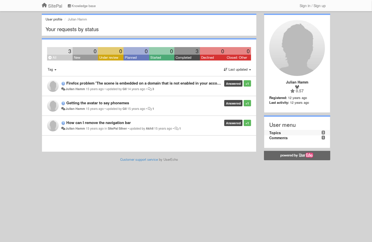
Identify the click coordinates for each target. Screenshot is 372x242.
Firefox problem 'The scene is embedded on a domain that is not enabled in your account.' (145, 83)
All (54, 57)
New (77, 57)
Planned (131, 57)
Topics (275, 132)
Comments (278, 137)
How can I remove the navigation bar (98, 122)
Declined (207, 57)
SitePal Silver (117, 128)
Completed (183, 57)
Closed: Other (237, 57)
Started (155, 57)
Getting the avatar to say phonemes (97, 103)
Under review (108, 57)
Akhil (149, 128)
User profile (54, 19)
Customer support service (139, 159)
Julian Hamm (75, 89)
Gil (124, 89)
